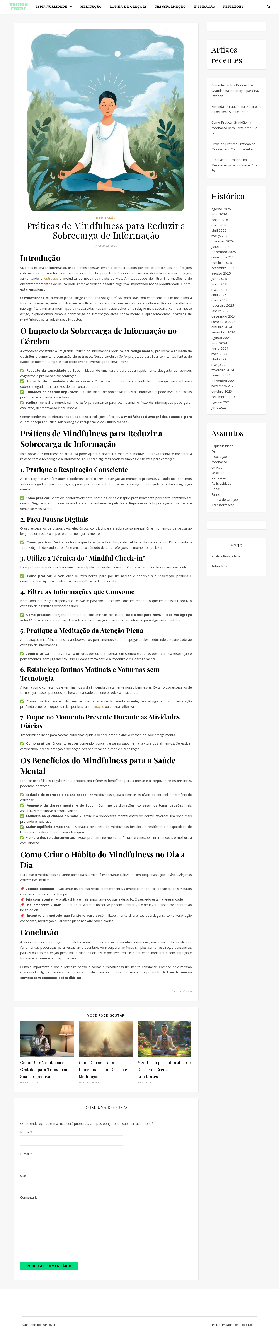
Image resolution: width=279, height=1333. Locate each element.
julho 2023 (219, 407)
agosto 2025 (221, 273)
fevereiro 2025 (222, 305)
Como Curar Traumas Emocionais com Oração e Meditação (103, 1069)
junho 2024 (219, 348)
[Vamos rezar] (18, 6)
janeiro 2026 (220, 246)
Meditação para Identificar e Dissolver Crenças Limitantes (164, 1069)
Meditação (91, 7)
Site (23, 1175)
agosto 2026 (221, 209)
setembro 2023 (223, 397)
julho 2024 (219, 343)
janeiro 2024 (220, 375)
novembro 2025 (223, 257)
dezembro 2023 (223, 380)
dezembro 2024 (223, 316)
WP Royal (49, 1325)
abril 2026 (218, 230)
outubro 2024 (221, 327)
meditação (96, 706)
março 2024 (220, 364)
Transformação (170, 7)
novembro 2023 (223, 386)
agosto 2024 (221, 337)
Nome (26, 1132)
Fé (213, 451)
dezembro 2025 (223, 252)
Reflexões (233, 7)
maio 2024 (219, 354)
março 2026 (220, 236)
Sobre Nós (219, 566)
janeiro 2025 (220, 311)
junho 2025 (219, 284)
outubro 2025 (221, 262)
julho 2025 (219, 278)
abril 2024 (218, 359)
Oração (216, 467)
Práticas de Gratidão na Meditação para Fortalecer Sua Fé (234, 165)
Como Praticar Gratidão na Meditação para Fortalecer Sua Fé (234, 127)
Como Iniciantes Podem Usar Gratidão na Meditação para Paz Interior (235, 90)
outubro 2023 (221, 391)
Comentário (29, 1197)
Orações (217, 472)
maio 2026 (219, 225)
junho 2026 (219, 219)
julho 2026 (219, 214)
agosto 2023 (221, 402)
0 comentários (182, 991)
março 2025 (220, 300)
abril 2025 (218, 294)
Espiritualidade (51, 7)
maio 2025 (219, 289)
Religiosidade (221, 483)
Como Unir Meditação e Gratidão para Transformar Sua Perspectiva (45, 1069)
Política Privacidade (225, 556)
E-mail (26, 1154)
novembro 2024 (223, 321)
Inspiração (204, 7)
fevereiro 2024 (222, 370)
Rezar (215, 489)
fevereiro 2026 (222, 241)
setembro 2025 (223, 268)
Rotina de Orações (128, 7)
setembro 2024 (223, 332)
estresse (51, 278)
